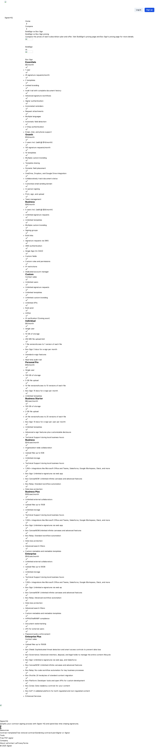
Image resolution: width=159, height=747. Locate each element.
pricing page (91, 37)
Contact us (12, 743)
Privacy (20, 743)
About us (4, 743)
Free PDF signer (6, 738)
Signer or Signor (63, 733)
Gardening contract (43, 733)
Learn (54, 733)
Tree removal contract (25, 733)
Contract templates (8, 733)
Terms (25, 743)
